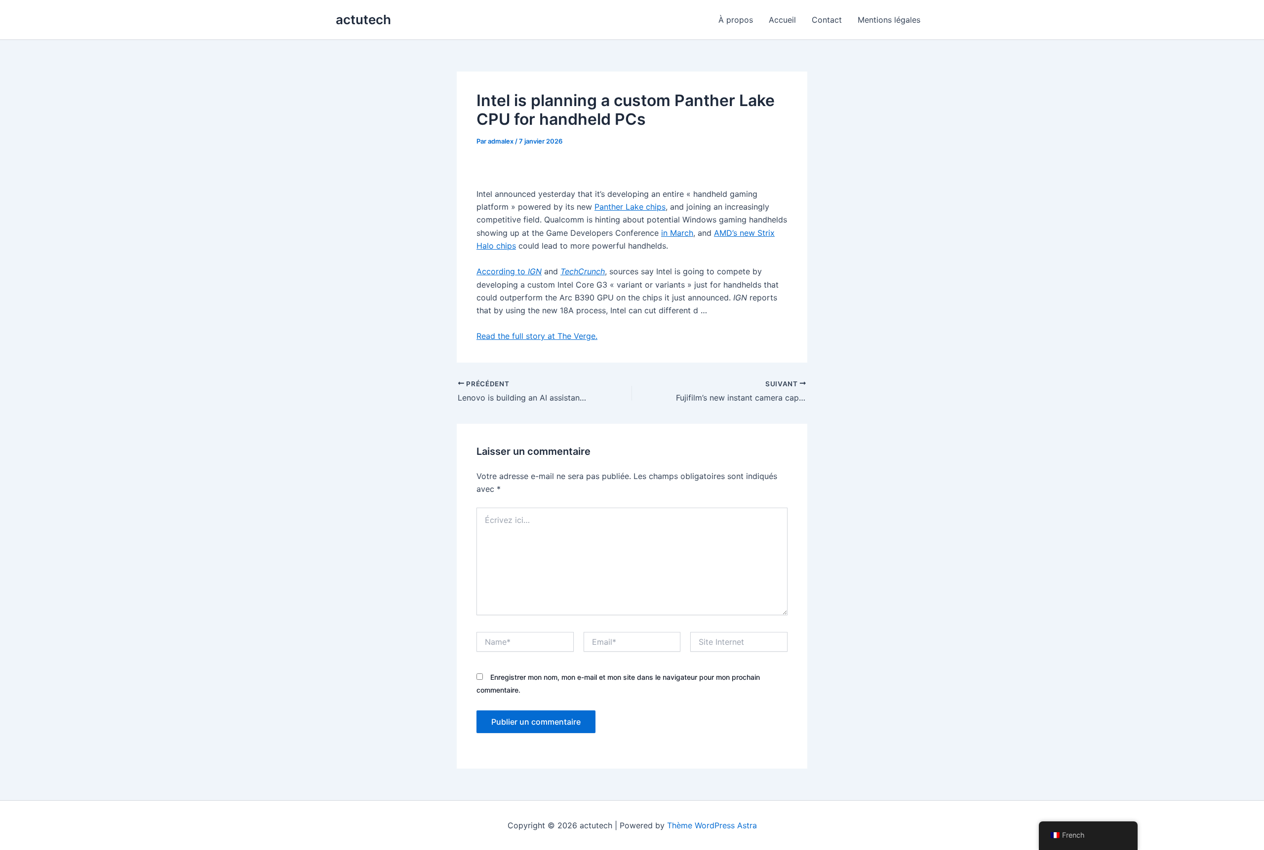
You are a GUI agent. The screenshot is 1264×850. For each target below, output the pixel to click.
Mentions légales (889, 20)
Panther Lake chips (630, 207)
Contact (827, 20)
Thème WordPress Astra (712, 825)
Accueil (782, 20)
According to (509, 271)
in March (677, 233)
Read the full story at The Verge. (536, 336)
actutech (363, 19)
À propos (735, 20)
